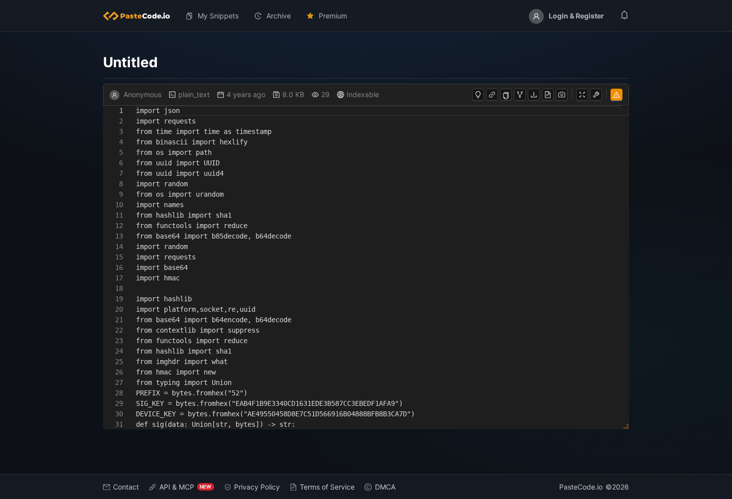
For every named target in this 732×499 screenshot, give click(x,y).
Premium (333, 15)
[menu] (366, 16)
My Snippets (218, 15)
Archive (278, 15)
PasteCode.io (581, 487)
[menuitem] (140, 16)
